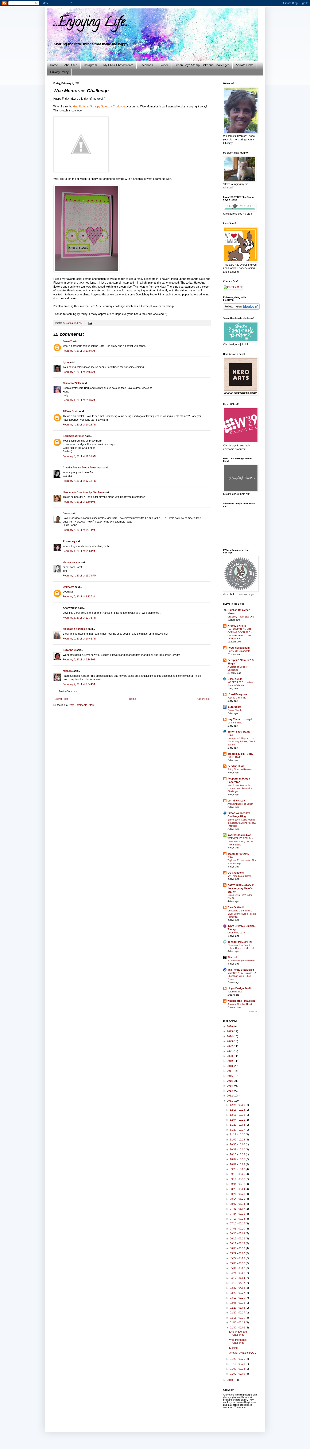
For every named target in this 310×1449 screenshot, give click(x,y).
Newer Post (61, 698)
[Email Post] (89, 323)
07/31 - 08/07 (238, 1208)
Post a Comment (68, 691)
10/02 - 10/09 (238, 1164)
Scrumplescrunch (73, 436)
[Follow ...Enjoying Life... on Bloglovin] (241, 308)
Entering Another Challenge (238, 1333)
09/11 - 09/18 (238, 1179)
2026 (230, 1026)
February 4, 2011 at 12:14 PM (79, 480)
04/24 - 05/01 (238, 1273)
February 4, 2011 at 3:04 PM (79, 529)
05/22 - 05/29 (238, 1258)
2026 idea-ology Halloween (241, 960)
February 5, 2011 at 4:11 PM (79, 596)
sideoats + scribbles (75, 628)
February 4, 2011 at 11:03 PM (79, 575)
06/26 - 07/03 (238, 1233)
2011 (230, 1100)
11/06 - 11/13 (238, 1139)
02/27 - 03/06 (238, 1307)
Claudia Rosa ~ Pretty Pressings (82, 467)
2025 (230, 1031)
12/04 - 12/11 (238, 1119)
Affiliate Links (244, 65)
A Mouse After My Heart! (240, 1004)
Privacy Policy (59, 72)
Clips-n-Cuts (235, 679)
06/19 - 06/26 (238, 1238)
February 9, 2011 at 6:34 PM (79, 659)
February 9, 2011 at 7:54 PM (79, 684)
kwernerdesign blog (239, 835)
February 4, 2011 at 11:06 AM (79, 456)
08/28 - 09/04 (238, 1189)
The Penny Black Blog (241, 969)
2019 (230, 1060)
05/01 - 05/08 (238, 1268)
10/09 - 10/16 (238, 1159)
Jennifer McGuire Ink (240, 941)
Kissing (233, 1347)
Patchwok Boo (235, 991)
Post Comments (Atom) (82, 705)
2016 (230, 1075)
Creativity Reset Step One (241, 616)
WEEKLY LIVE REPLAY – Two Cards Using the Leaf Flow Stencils (241, 841)
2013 (230, 1090)
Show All (253, 1012)
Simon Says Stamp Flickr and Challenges (201, 65)
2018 (230, 1066)
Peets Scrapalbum (239, 647)
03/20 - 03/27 (238, 1292)
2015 (230, 1080)
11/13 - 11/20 (238, 1134)
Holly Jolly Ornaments (239, 651)
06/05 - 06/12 (238, 1248)
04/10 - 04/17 (238, 1283)
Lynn (66, 362)
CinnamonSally (72, 383)
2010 (230, 1380)
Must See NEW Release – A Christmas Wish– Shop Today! (242, 976)
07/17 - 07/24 (238, 1218)
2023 (230, 1041)
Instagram (90, 65)
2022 (230, 1046)
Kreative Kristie (237, 625)
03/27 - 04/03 (238, 1287)
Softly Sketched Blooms (240, 769)
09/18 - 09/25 (238, 1174)
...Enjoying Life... (91, 23)
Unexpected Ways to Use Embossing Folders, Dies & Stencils (241, 741)
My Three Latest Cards (239, 876)
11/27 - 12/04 (238, 1124)
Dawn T (67, 341)
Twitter (163, 65)
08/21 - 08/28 (238, 1193)
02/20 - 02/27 (238, 1312)
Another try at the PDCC (243, 1352)
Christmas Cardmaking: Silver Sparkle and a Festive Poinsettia (242, 913)
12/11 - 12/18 (238, 1114)
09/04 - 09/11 (238, 1184)
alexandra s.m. (72, 562)
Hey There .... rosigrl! (240, 719)
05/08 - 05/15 (238, 1263)
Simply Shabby (235, 710)
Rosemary (69, 541)
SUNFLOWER (235, 757)
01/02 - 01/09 (238, 1373)
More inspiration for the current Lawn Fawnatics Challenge (240, 788)
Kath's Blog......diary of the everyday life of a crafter (241, 888)
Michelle (68, 671)
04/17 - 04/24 (238, 1278)
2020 (230, 1056)
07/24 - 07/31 (238, 1213)
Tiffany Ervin (70, 411)
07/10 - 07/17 (238, 1223)
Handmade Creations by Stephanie (84, 492)
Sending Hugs (236, 766)
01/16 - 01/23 (238, 1364)
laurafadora (234, 706)
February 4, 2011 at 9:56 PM (79, 551)
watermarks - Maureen (241, 1000)
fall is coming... (235, 722)
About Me (70, 65)
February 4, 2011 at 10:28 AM (79, 424)
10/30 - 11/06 (238, 1144)
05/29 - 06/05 (238, 1253)
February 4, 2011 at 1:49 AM (79, 350)
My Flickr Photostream (118, 65)
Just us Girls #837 (237, 697)
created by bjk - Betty (240, 753)
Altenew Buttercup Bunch (240, 804)
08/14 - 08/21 (238, 1198)
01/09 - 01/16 (238, 1368)
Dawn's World (236, 907)
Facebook (146, 65)
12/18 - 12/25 (238, 1109)
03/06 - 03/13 (238, 1302)
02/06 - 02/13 (238, 1322)
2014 (230, 1085)
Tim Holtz (233, 957)
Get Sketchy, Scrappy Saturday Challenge (99, 106)
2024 (230, 1036)
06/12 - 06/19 (238, 1243)
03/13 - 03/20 (238, 1297)
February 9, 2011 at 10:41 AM (79, 638)
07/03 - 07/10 (238, 1228)
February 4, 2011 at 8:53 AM (79, 400)
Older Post (203, 698)
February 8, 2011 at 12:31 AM (79, 617)
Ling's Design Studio (240, 988)
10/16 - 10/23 (238, 1154)
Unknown (68, 587)
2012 (230, 1095)
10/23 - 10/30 (238, 1149)
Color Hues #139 (236, 932)
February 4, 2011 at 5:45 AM (79, 371)
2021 (230, 1051)
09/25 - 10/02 (238, 1169)
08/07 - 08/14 (238, 1203)
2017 (230, 1070)
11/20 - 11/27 (238, 1129)
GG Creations (236, 872)
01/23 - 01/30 (238, 1358)
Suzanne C (69, 650)
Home (54, 65)
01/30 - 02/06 (238, 1327)
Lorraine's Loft (236, 800)
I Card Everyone (237, 694)
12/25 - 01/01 (238, 1104)
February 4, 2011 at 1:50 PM (79, 501)
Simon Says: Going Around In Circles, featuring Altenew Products (242, 822)
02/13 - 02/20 (238, 1317)
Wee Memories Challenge (238, 1341)
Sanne (66, 513)
